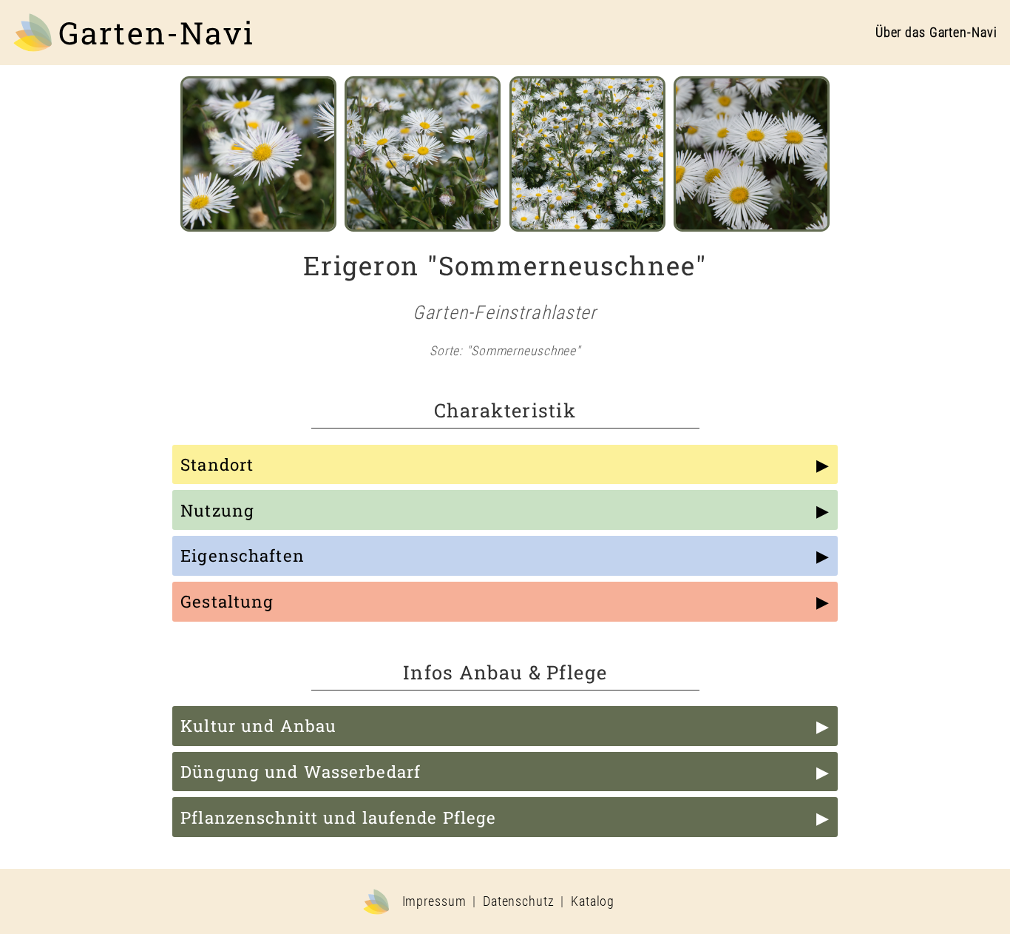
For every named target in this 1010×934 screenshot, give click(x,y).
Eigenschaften (242, 555)
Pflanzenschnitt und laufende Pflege (338, 817)
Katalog (592, 901)
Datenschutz (519, 901)
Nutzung (217, 510)
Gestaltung (227, 601)
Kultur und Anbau (258, 725)
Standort (217, 464)
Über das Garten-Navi (936, 32)
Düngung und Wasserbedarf (300, 771)
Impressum (434, 901)
